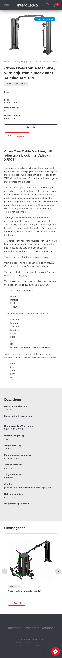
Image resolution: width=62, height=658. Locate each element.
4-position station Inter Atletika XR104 (24, 591)
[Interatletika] (26, 5)
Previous (4, 571)
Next (58, 571)
